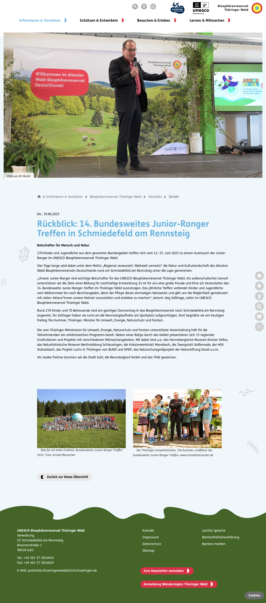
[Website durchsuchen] (135, 6)
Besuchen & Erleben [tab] (153, 21)
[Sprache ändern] (153, 6)
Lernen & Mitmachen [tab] (207, 21)
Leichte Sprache (213, 531)
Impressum (150, 537)
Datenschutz (151, 544)
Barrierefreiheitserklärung (220, 537)
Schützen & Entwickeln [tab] (99, 21)
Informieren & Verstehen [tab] (40, 21)
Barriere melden (213, 544)
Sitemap (148, 551)
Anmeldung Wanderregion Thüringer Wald (175, 584)
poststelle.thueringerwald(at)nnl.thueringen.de (62, 570)
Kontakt (148, 531)
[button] (39, 196)
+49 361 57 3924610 (39, 558)
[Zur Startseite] (240, 8)
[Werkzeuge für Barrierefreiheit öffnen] (144, 6)
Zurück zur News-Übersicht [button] (67, 477)
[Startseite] (41, 197)
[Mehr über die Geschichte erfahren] (180, 8)
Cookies (254, 595)
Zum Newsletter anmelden (163, 571)
